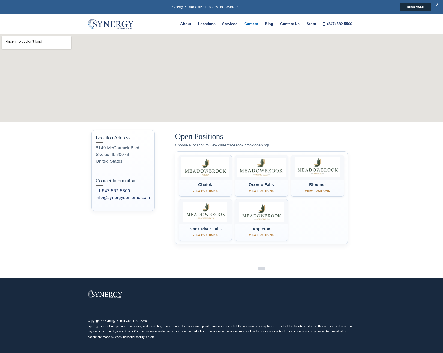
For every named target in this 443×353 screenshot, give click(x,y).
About (185, 24)
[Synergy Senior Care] (111, 24)
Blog (269, 24)
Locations (207, 24)
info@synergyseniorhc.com (123, 197)
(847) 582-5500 (339, 24)
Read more (415, 7)
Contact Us (290, 24)
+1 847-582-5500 (113, 190)
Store (311, 24)
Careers (251, 24)
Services (229, 24)
